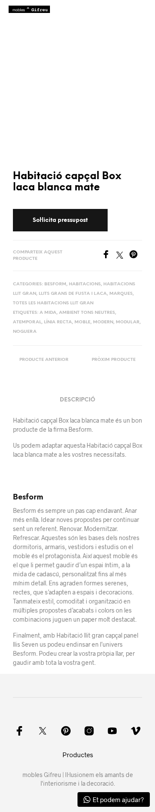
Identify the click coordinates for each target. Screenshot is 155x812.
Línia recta (58, 322)
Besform (55, 284)
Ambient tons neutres (87, 312)
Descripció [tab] (77, 400)
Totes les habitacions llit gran (53, 303)
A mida (48, 312)
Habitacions (85, 284)
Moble (82, 322)
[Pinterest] (135, 256)
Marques (121, 293)
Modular (128, 322)
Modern (103, 322)
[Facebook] (109, 256)
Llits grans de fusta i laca (73, 293)
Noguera (25, 331)
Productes (77, 754)
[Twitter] (122, 256)
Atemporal (27, 322)
